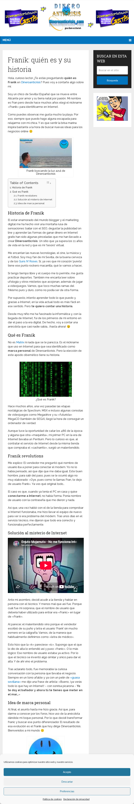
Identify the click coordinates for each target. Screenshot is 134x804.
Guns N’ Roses (28, 261)
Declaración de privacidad (76, 799)
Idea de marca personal (31, 203)
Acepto (67, 772)
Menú (7, 40)
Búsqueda (112, 80)
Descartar (67, 781)
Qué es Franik (20, 191)
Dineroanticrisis (31, 82)
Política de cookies (52, 799)
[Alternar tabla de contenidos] (48, 182)
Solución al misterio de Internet (35, 199)
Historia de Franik (22, 187)
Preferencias (67, 791)
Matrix (20, 342)
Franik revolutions (27, 195)
